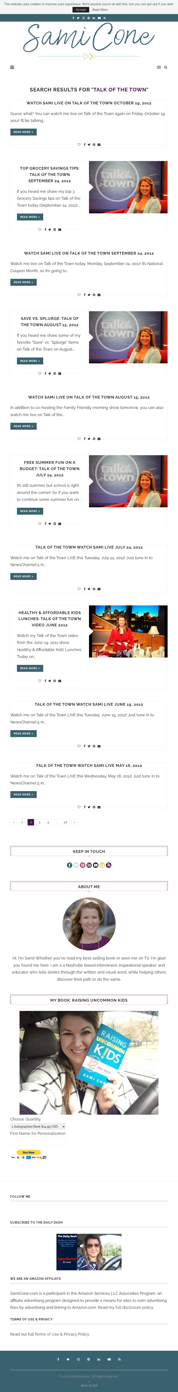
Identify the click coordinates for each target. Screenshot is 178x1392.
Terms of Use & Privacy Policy (62, 1334)
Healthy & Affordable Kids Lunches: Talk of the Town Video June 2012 (49, 618)
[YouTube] (95, 865)
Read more (22, 132)
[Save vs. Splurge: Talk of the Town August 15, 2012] (128, 337)
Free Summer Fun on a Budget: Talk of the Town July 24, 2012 (50, 468)
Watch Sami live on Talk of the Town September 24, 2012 (89, 253)
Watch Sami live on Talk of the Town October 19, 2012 (89, 103)
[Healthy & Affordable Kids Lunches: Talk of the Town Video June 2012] (128, 631)
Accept (81, 9)
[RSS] (108, 865)
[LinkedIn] (89, 865)
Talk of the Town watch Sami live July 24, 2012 (89, 547)
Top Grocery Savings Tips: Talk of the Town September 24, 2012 (50, 174)
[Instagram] (102, 865)
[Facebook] (69, 865)
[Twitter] (76, 865)
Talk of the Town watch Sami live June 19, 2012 (89, 704)
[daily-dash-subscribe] (89, 1252)
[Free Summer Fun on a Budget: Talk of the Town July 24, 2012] (128, 481)
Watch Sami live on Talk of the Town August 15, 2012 (89, 397)
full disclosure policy (134, 1307)
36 (66, 822)
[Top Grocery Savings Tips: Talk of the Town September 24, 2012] (128, 187)
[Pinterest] (82, 865)
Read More (100, 9)
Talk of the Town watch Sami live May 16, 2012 (89, 765)
